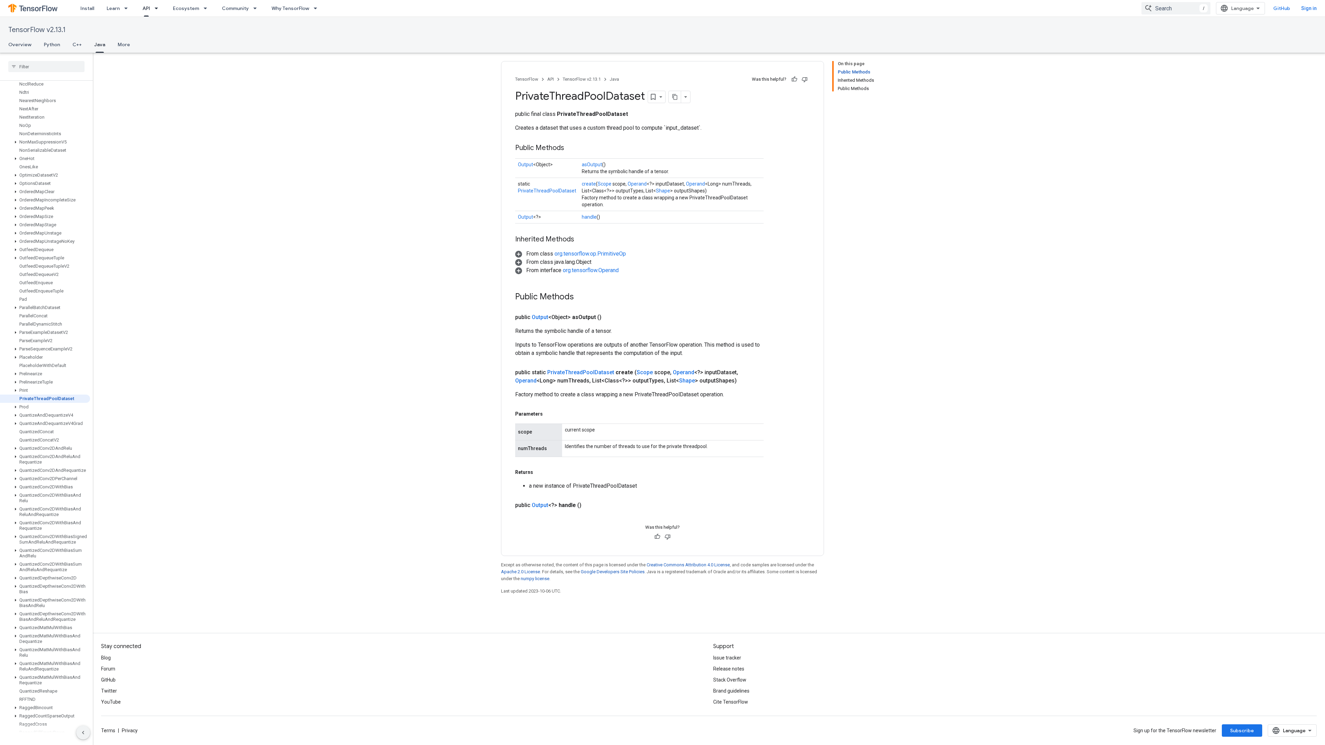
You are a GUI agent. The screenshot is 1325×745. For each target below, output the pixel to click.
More (124, 44)
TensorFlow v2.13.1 (37, 30)
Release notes (728, 669)
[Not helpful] (804, 79)
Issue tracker (727, 657)
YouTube (111, 702)
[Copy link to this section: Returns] (540, 472)
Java (99, 44)
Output (525, 164)
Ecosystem (186, 8)
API (146, 8)
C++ (77, 44)
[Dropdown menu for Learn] (128, 8)
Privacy (130, 730)
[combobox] (1175, 8)
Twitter (109, 691)
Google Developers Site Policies (613, 571)
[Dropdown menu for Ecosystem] (207, 8)
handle (589, 217)
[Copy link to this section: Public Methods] (571, 148)
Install (87, 8)
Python (52, 44)
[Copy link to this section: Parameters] (550, 414)
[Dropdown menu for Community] (257, 8)
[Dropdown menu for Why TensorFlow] (317, 8)
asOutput (592, 164)
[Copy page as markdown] (675, 97)
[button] (45, 142)
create (589, 184)
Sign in (1309, 8)
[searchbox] (46, 66)
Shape (663, 190)
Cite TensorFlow (730, 702)
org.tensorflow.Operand (591, 270)
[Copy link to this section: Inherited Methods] (581, 240)
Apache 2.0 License (520, 571)
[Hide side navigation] (83, 732)
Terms (108, 730)
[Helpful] (794, 79)
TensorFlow (526, 79)
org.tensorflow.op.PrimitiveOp (590, 253)
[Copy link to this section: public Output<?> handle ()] (590, 505)
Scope (604, 184)
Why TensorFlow (290, 8)
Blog (106, 657)
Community (235, 8)
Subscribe (1242, 730)
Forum (108, 669)
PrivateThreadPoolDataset (547, 190)
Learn (113, 8)
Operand (637, 184)
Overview (19, 44)
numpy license (535, 578)
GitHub (1281, 8)
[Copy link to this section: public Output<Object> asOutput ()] (610, 317)
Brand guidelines (731, 691)
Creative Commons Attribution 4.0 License (688, 564)
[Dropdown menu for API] (158, 8)
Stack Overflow (729, 680)
